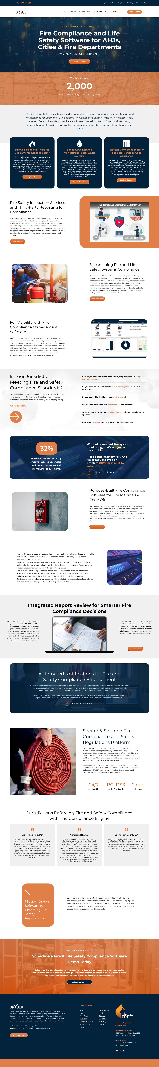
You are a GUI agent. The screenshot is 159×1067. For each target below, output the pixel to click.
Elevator (83, 1019)
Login (101, 1013)
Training (102, 1021)
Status (102, 1016)
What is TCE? (85, 1024)
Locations (84, 1027)
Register (102, 1019)
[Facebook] (123, 1050)
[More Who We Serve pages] (117, 11)
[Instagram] (120, 1050)
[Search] (145, 3)
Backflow (84, 1016)
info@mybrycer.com (124, 1023)
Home (82, 1010)
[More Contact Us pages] (89, 11)
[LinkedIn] (116, 1050)
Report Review (86, 1022)
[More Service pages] (66, 11)
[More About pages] (75, 11)
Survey (102, 1024)
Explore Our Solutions (81, 703)
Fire (81, 1013)
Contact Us (104, 1010)
